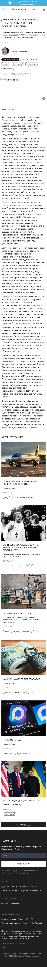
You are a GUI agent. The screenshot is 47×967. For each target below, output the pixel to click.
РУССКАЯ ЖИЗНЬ (19, 887)
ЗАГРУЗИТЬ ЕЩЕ (23, 825)
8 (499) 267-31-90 (25, 919)
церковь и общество (11, 566)
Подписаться (23, 864)
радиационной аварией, (13, 391)
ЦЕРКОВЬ (5, 887)
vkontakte (15, 904)
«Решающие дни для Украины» (21, 800)
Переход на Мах (12, 740)
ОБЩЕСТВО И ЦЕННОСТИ (21, 74)
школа (6, 632)
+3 (30, 692)
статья (24, 60)
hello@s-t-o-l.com (8, 919)
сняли (23, 361)
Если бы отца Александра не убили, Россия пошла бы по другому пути (20, 547)
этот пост (16, 302)
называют (6, 333)
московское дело (32, 64)
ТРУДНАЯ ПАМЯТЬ (9, 891)
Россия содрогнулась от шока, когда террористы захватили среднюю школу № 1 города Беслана (21, 619)
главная (4, 74)
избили (29, 401)
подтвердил (7, 192)
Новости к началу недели (14, 805)
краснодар (23, 497)
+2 (31, 566)
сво (5, 497)
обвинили (34, 251)
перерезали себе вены (11, 123)
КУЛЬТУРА (32, 887)
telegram (4, 904)
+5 (32, 497)
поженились (7, 217)
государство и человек (10, 60)
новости (5, 64)
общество (33, 60)
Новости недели (10, 488)
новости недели (24, 753)
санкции (16, 692)
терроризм (26, 632)
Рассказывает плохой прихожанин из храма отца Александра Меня (21, 555)
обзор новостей (17, 64)
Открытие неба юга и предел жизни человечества (20, 482)
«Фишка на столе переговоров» (22, 679)
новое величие (8, 68)
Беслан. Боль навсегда (17, 613)
